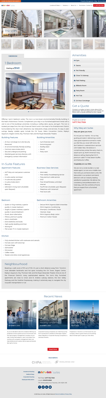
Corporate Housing (28, 377)
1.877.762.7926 (100, 5)
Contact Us (89, 5)
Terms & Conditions (59, 394)
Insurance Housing (28, 371)
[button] (62, 92)
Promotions (82, 5)
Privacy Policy (68, 394)
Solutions (65, 5)
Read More (53, 349)
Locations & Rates (55, 5)
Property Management (87, 1)
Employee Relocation (28, 379)
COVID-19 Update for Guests (10, 1)
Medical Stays (30, 374)
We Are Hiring (102, 1)
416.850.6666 (47, 380)
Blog (95, 1)
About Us (73, 5)
